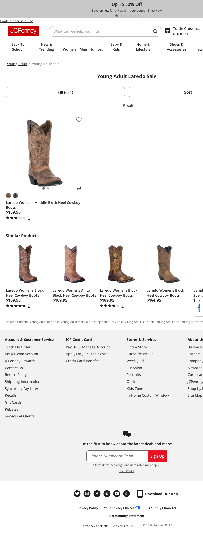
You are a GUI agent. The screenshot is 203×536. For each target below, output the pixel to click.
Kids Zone (135, 388)
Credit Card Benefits (82, 360)
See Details (126, 471)
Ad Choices (121, 526)
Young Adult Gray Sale (107, 322)
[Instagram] (88, 493)
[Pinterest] (107, 493)
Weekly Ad (135, 360)
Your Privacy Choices (119, 508)
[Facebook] (97, 493)
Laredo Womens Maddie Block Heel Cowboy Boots (43, 205)
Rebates (11, 409)
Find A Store (137, 347)
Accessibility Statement (126, 516)
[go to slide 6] (139, 15)
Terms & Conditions (94, 526)
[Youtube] (117, 493)
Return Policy (16, 374)
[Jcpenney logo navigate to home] (23, 31)
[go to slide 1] (116, 15)
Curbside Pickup (140, 353)
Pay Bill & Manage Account (88, 347)
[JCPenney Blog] (127, 493)
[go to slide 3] (125, 15)
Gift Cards (13, 402)
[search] (157, 31)
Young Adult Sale (168, 322)
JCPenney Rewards (20, 360)
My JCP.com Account (21, 353)
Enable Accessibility (16, 21)
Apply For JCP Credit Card (87, 353)
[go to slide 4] (130, 15)
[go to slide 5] (134, 15)
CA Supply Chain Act (161, 508)
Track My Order (18, 347)
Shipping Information (22, 381)
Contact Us (14, 367)
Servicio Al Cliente (20, 416)
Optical (133, 381)
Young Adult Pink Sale (75, 322)
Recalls (11, 395)
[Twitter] (78, 493)
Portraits (134, 374)
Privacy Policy (87, 508)
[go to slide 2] (121, 15)
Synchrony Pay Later (21, 388)
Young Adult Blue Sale (140, 322)
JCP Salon (134, 367)
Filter (65, 92)
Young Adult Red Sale (44, 322)
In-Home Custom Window (148, 395)
